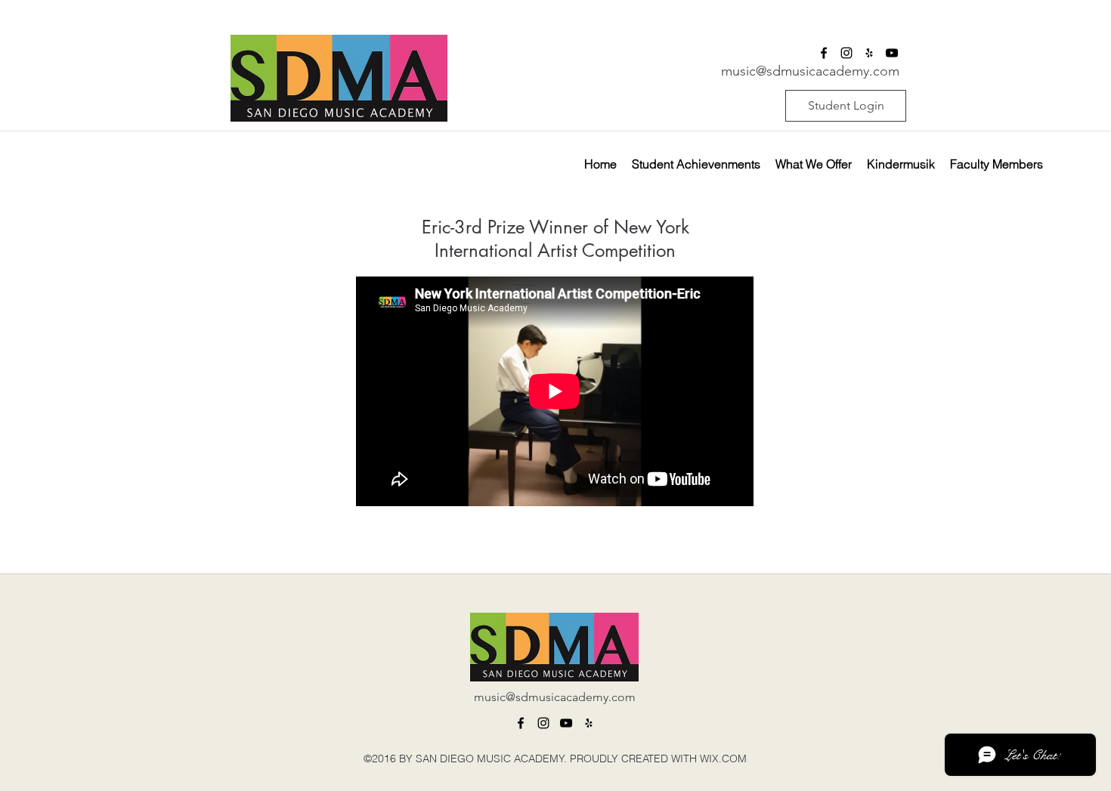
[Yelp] (588, 723)
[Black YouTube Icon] (891, 52)
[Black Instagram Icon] (846, 52)
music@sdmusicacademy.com (810, 71)
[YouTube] (566, 723)
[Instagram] (543, 723)
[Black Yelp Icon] (869, 52)
